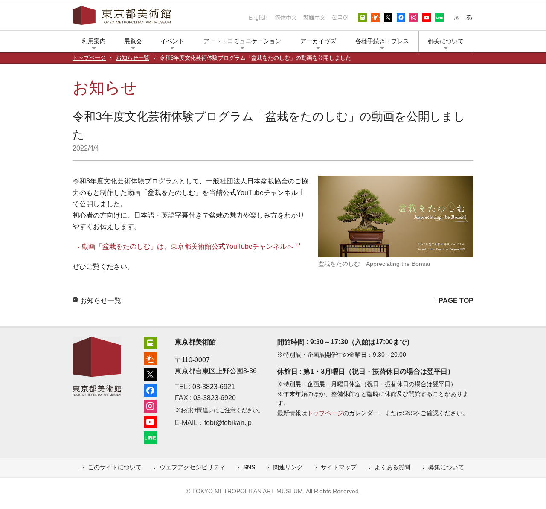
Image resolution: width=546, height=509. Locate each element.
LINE (439, 17)
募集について (446, 467)
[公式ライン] (150, 436)
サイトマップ (339, 467)
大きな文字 (469, 17)
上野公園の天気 (375, 17)
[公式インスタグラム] (150, 405)
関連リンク (288, 467)
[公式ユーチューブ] (150, 421)
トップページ (89, 58)
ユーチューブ (426, 17)
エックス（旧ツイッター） (388, 17)
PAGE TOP (456, 300)
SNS (249, 467)
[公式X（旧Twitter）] (150, 373)
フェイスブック (401, 17)
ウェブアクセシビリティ (192, 467)
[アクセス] (150, 342)
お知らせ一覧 (132, 58)
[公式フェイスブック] (150, 389)
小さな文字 (456, 17)
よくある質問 (392, 467)
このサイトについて (115, 467)
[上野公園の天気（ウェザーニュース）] (150, 357)
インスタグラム (413, 17)
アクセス (362, 17)
